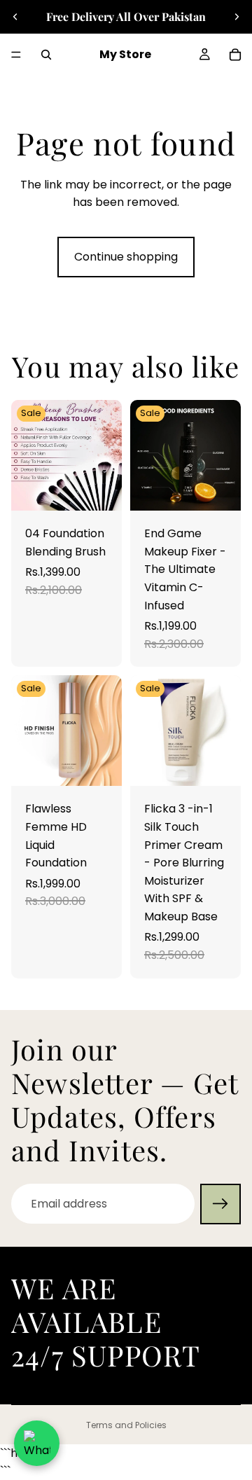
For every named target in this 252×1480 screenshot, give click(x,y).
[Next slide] (236, 16)
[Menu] (16, 55)
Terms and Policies (126, 1425)
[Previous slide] (15, 16)
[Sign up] (220, 1204)
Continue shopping (126, 257)
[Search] (46, 54)
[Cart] (235, 54)
